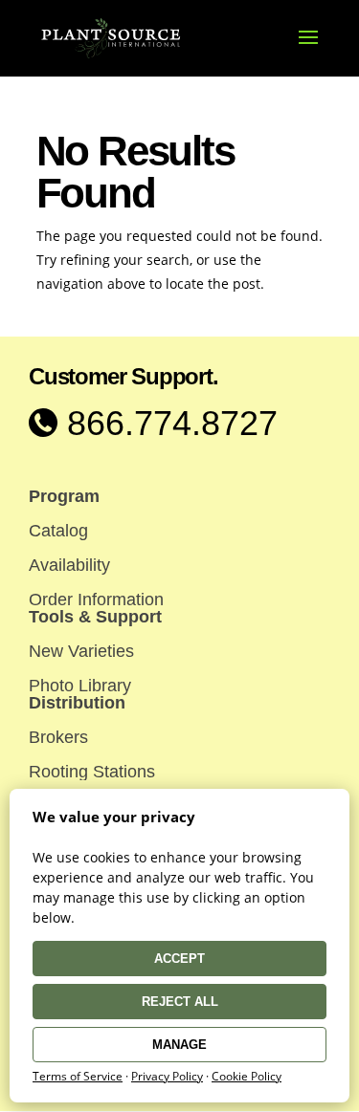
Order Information (96, 599)
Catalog (58, 530)
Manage (179, 1044)
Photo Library (80, 685)
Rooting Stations (92, 771)
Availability (69, 565)
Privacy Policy (167, 1076)
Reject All (180, 1001)
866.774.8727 (167, 423)
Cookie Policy (246, 1076)
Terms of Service (78, 1076)
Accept (179, 958)
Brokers (58, 737)
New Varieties (81, 651)
